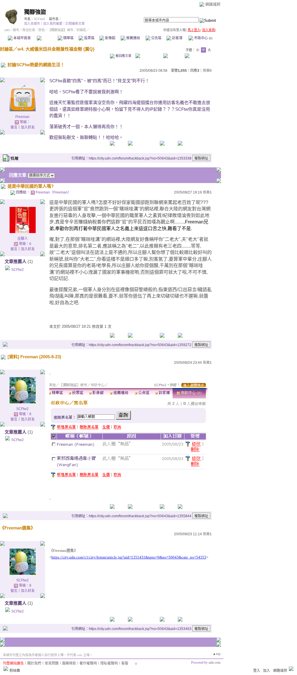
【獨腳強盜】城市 (60, 30)
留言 (13, 127)
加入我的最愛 (52, 23)
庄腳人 (22, 239)
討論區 (47, 38)
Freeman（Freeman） (53, 192)
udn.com (214, 662)
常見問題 (52, 663)
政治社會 (28, 30)
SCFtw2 (39, 19)
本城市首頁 (21, 38)
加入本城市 (32, 23)
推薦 (207, 71)
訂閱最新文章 (75, 23)
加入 (266, 671)
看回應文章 (123, 56)
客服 (124, 663)
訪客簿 (176, 38)
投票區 (89, 38)
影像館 (109, 38)
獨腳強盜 (35, 12)
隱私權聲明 (109, 663)
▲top (216, 654)
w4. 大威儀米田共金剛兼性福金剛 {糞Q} (56, 48)
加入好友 (28, 127)
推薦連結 (132, 38)
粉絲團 (15, 671)
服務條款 (69, 663)
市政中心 (202, 38)
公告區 (156, 38)
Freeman (22, 117)
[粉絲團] (5, 668)
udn (7, 30)
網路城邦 (212, 4)
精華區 (68, 38)
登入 (256, 671)
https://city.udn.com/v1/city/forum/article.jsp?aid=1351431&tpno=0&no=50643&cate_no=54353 (128, 557)
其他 (41, 30)
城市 (16, 30)
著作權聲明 (88, 663)
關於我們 (34, 663)
